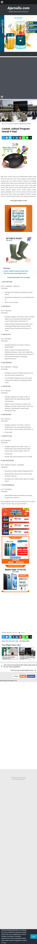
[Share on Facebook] (6, 137)
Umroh (23, 632)
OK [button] (34, 936)
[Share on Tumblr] (13, 137)
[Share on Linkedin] (16, 137)
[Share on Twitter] (10, 137)
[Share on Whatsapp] (23, 137)
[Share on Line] (27, 137)
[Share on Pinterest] (20, 137)
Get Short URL (24, 641)
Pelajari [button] (4, 942)
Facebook (31, 676)
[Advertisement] (18, 75)
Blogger (23, 676)
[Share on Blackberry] (30, 137)
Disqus (16, 676)
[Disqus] (18, 703)
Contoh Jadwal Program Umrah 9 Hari (16, 130)
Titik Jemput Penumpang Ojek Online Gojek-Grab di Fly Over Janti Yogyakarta (19, 666)
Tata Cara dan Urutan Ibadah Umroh (15, 273)
